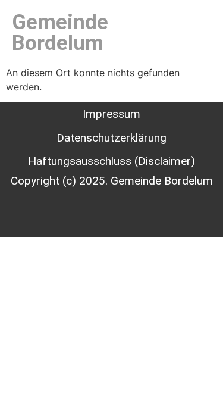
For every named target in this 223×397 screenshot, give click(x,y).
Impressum (111, 114)
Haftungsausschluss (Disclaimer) (111, 161)
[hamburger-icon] (192, 33)
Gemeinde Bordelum (60, 32)
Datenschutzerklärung (111, 138)
